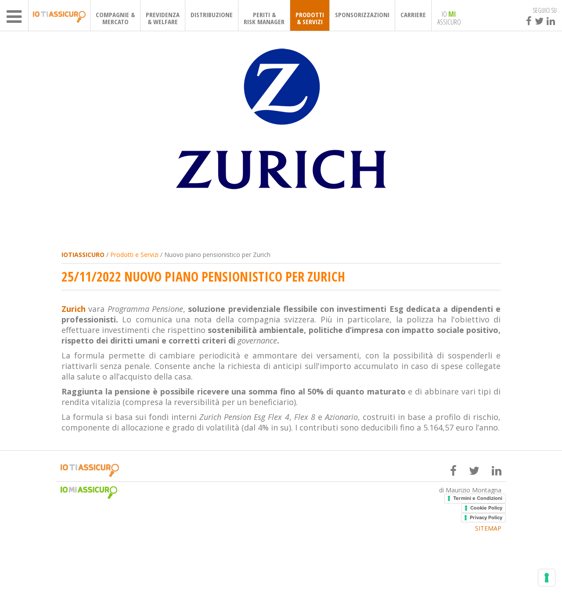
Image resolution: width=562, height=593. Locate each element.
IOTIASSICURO (82, 254)
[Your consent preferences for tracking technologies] (546, 577)
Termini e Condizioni (477, 498)
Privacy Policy (486, 517)
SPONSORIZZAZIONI (362, 14)
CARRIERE (413, 14)
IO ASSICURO (449, 17)
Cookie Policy (486, 508)
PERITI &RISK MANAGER (264, 18)
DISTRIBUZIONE (212, 14)
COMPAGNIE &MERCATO (115, 18)
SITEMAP (488, 528)
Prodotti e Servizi (134, 254)
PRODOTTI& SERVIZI (309, 18)
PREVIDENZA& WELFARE (163, 18)
